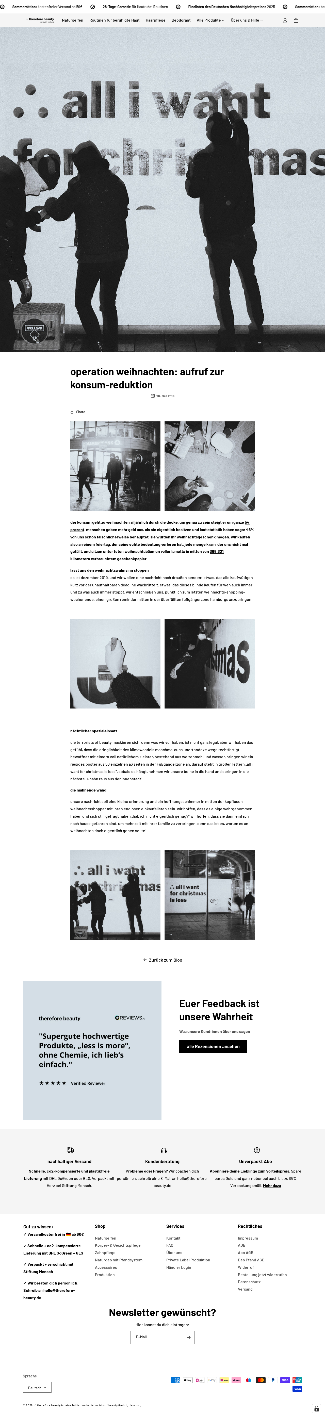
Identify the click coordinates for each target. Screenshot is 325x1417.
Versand (245, 1289)
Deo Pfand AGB (251, 1259)
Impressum (248, 1237)
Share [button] (80, 412)
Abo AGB (245, 1252)
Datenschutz (249, 1281)
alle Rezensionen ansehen (213, 1046)
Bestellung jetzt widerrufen (262, 1274)
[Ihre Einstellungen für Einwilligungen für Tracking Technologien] (316, 1408)
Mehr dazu (272, 1185)
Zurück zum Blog (165, 960)
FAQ (169, 1245)
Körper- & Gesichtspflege (118, 1245)
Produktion (105, 1274)
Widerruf (246, 1267)
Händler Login (178, 1267)
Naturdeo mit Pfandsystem (118, 1259)
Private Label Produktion (188, 1259)
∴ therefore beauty (48, 1405)
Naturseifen (105, 1237)
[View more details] (92, 1050)
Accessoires (106, 1267)
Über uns (174, 1252)
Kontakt (173, 1237)
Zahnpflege (105, 1252)
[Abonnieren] (188, 1337)
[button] (296, 20)
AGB (242, 1245)
